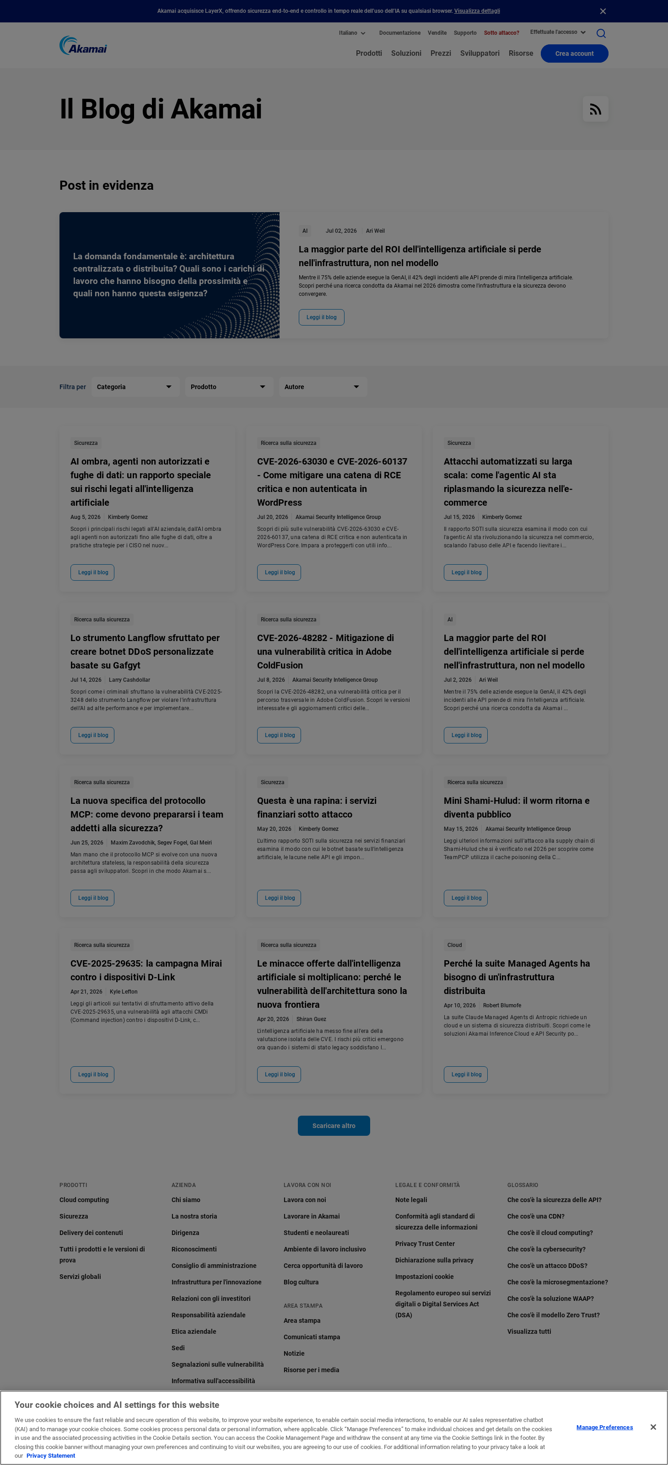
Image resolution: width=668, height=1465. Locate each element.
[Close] (653, 1427)
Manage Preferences (604, 1426)
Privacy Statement (51, 1455)
